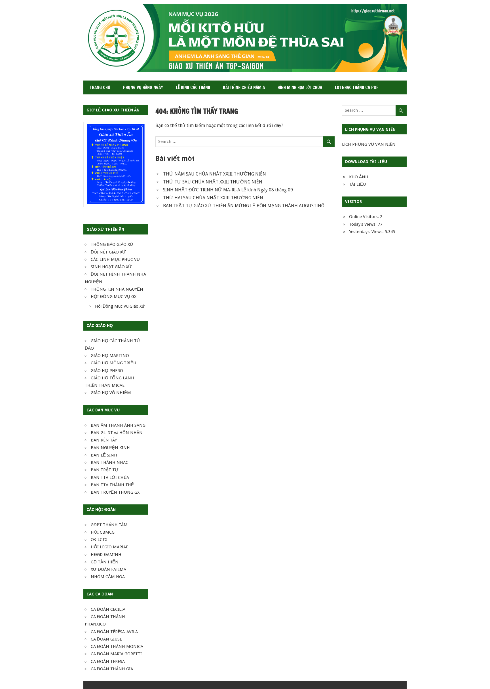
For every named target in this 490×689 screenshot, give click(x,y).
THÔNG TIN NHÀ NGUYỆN (117, 289)
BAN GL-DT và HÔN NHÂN (117, 432)
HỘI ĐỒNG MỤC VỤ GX (113, 296)
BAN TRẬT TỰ (105, 469)
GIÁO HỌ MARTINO (110, 355)
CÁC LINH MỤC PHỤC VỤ (115, 259)
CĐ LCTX (99, 539)
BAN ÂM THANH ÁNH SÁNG (118, 425)
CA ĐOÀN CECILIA (108, 609)
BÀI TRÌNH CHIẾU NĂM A (244, 87)
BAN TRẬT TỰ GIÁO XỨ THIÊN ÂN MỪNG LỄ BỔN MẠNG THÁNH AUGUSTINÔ (243, 205)
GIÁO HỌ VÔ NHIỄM (111, 392)
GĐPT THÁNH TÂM (109, 524)
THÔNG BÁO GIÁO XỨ (112, 244)
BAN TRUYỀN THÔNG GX (115, 492)
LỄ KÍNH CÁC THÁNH (193, 87)
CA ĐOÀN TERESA (108, 661)
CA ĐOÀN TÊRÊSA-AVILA (114, 631)
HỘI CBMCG (103, 532)
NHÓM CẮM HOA (108, 576)
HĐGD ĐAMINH (106, 554)
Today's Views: (363, 224)
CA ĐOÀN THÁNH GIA (112, 668)
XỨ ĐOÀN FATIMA (108, 569)
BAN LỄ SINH (104, 455)
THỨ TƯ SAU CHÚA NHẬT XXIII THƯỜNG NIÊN (212, 182)
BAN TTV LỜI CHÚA (110, 477)
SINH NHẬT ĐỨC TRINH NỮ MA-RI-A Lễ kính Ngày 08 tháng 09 (228, 190)
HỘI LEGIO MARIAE (109, 546)
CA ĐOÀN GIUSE (106, 639)
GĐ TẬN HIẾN (105, 562)
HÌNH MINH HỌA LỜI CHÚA (300, 87)
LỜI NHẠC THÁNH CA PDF (356, 87)
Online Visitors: (364, 216)
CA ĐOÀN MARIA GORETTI (116, 653)
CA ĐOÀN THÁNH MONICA (117, 646)
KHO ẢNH (358, 176)
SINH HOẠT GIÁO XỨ (111, 266)
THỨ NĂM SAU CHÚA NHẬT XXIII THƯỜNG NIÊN (214, 174)
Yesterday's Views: (367, 231)
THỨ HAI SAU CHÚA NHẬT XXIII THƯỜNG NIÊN (213, 197)
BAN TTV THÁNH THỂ (112, 484)
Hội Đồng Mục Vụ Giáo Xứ (120, 306)
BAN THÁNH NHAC (109, 462)
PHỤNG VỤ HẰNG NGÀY (143, 87)
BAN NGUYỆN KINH (110, 447)
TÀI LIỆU (357, 184)
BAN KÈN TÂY (104, 440)
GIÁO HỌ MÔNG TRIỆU (113, 362)
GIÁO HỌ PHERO (107, 370)
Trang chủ (100, 87)
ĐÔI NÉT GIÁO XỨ (108, 252)
